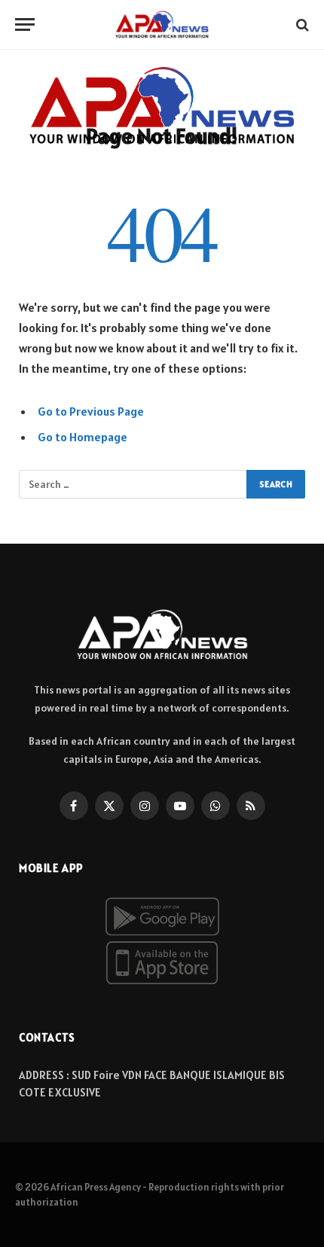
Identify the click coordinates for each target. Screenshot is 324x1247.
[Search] (301, 24)
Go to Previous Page (91, 411)
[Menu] (25, 24)
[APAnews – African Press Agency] (162, 24)
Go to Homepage (82, 436)
